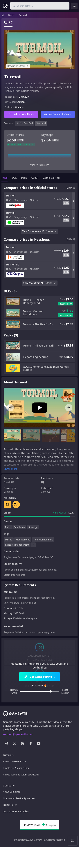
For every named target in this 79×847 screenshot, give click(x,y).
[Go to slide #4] (70, 435)
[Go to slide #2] (31, 435)
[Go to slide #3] (51, 435)
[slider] (51, 691)
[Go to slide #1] (12, 435)
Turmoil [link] (23, 15)
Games (11, 15)
